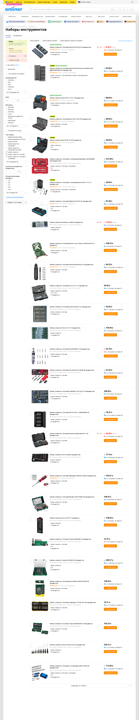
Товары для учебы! (72, 21)
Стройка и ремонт (21, 26)
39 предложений (111, 75)
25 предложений (111, 208)
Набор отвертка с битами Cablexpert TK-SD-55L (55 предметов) (73, 602)
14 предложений (111, 419)
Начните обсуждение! (67, 49)
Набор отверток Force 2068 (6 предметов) (65, 455)
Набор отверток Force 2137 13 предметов (65, 328)
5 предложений (110, 377)
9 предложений (110, 166)
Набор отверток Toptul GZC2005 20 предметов (67, 560)
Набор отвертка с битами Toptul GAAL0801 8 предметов (70, 539)
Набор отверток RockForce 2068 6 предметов (66, 222)
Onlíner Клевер (85, 2)
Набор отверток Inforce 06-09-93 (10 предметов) (67, 645)
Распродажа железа (115, 21)
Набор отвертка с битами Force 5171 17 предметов (68, 286)
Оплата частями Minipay (37, 21)
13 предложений (111, 483)
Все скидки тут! (88, 21)
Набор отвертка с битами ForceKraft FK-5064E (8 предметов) (72, 370)
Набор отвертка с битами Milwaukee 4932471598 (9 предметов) (73, 476)
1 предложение (110, 292)
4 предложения (110, 462)
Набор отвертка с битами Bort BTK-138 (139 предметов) (70, 119)
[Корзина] (132, 9)
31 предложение (111, 147)
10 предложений (111, 356)
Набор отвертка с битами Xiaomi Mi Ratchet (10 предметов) (71, 264)
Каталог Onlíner (10, 26)
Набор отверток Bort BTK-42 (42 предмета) (65, 140)
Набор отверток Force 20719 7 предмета (64, 518)
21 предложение (111, 105)
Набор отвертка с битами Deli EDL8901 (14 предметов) (70, 349)
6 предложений (110, 54)
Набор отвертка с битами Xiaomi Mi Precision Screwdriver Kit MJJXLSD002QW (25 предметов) (71, 69)
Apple (101, 21)
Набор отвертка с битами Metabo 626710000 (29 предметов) (72, 497)
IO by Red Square (56, 21)
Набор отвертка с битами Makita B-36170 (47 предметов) (71, 201)
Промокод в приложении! (16, 21)
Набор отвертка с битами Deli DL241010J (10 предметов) (70, 47)
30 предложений (111, 189)
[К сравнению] (30, 44)
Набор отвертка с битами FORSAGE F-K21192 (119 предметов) (72, 391)
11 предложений (111, 673)
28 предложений (111, 126)
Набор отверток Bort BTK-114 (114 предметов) (67, 98)
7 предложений (110, 271)
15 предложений (111, 314)
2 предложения (110, 229)
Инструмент (31, 26)
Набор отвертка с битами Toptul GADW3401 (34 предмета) (71, 624)
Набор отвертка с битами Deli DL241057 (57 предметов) (70, 307)
